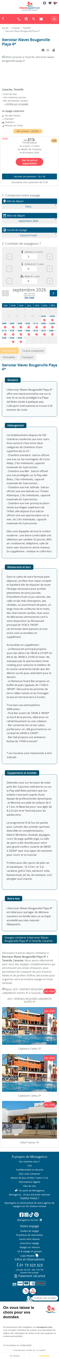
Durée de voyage (15, 230)
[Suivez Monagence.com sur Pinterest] (36, 1214)
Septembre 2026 (28, 221)
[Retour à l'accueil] (29, 6)
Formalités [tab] (9, 357)
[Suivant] (53, 293)
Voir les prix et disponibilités (29, 162)
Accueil (5, 27)
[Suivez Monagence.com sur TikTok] (31, 1214)
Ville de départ (13, 201)
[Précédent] (5, 293)
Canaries (16, 27)
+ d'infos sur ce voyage (16, 103)
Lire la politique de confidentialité (17, 1345)
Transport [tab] (27, 357)
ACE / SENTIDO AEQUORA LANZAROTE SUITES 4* (29, 1000)
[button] (54, 3)
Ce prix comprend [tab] (33, 351)
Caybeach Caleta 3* (29, 1048)
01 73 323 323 (29, 1265)
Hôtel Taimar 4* (29, 1142)
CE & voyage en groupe (29, 1251)
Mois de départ (14, 215)
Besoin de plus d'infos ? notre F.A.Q (29, 1177)
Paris (28, 206)
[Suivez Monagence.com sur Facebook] (22, 1214)
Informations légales (29, 1181)
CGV (29, 1165)
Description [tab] (9, 350)
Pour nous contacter (29, 1173)
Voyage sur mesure (30, 1247)
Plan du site (29, 1185)
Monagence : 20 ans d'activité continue (29, 1194)
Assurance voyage (29, 1243)
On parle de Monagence (30, 1190)
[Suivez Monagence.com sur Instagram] (26, 1214)
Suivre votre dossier (29, 1239)
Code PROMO (29, 1255)
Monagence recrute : (28, 1219)
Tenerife (27, 27)
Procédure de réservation (29, 1235)
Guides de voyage (29, 1230)
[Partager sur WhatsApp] (48, 50)
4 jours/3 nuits (28, 235)
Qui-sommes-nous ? (29, 1161)
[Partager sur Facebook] (43, 50)
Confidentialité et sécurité (29, 1169)
